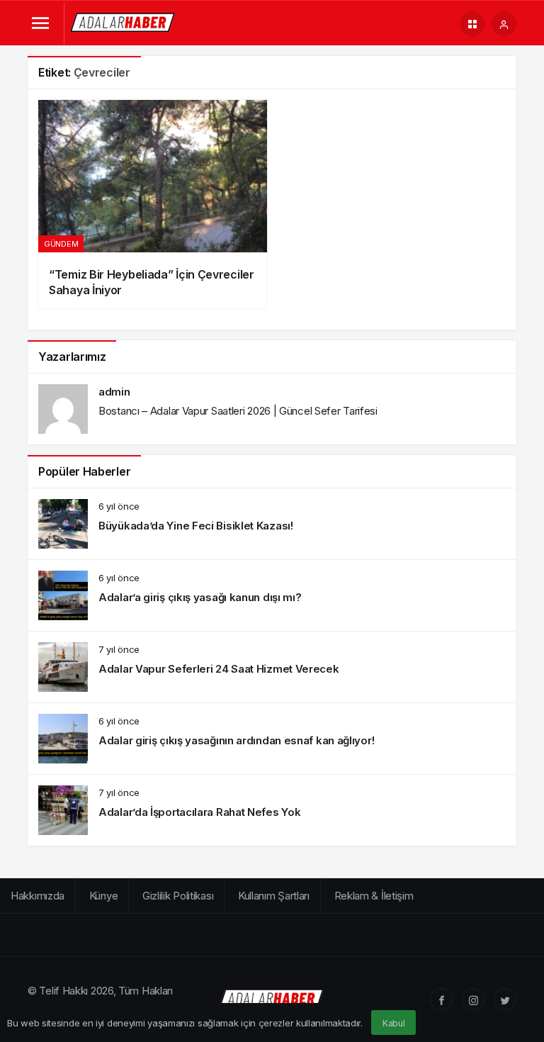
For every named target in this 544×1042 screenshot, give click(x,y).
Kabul (393, 1023)
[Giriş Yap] (504, 23)
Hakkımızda (37, 895)
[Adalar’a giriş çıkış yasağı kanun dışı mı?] (272, 595)
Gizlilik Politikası (177, 895)
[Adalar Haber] (123, 22)
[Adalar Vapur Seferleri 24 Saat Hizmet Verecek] (272, 667)
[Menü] (40, 23)
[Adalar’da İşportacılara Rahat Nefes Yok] (272, 810)
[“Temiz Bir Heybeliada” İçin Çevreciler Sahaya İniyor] (152, 204)
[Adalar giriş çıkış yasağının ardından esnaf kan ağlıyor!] (272, 738)
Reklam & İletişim (374, 895)
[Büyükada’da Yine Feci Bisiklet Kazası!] (272, 523)
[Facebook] (441, 999)
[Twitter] (505, 999)
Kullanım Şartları (274, 895)
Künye (103, 895)
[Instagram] (473, 999)
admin (114, 391)
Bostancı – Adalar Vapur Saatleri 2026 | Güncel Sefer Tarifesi (238, 411)
